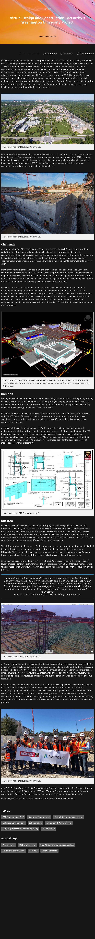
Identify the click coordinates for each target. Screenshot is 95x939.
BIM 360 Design (34, 163)
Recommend (87, 53)
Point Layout (7, 163)
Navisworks (74, 160)
